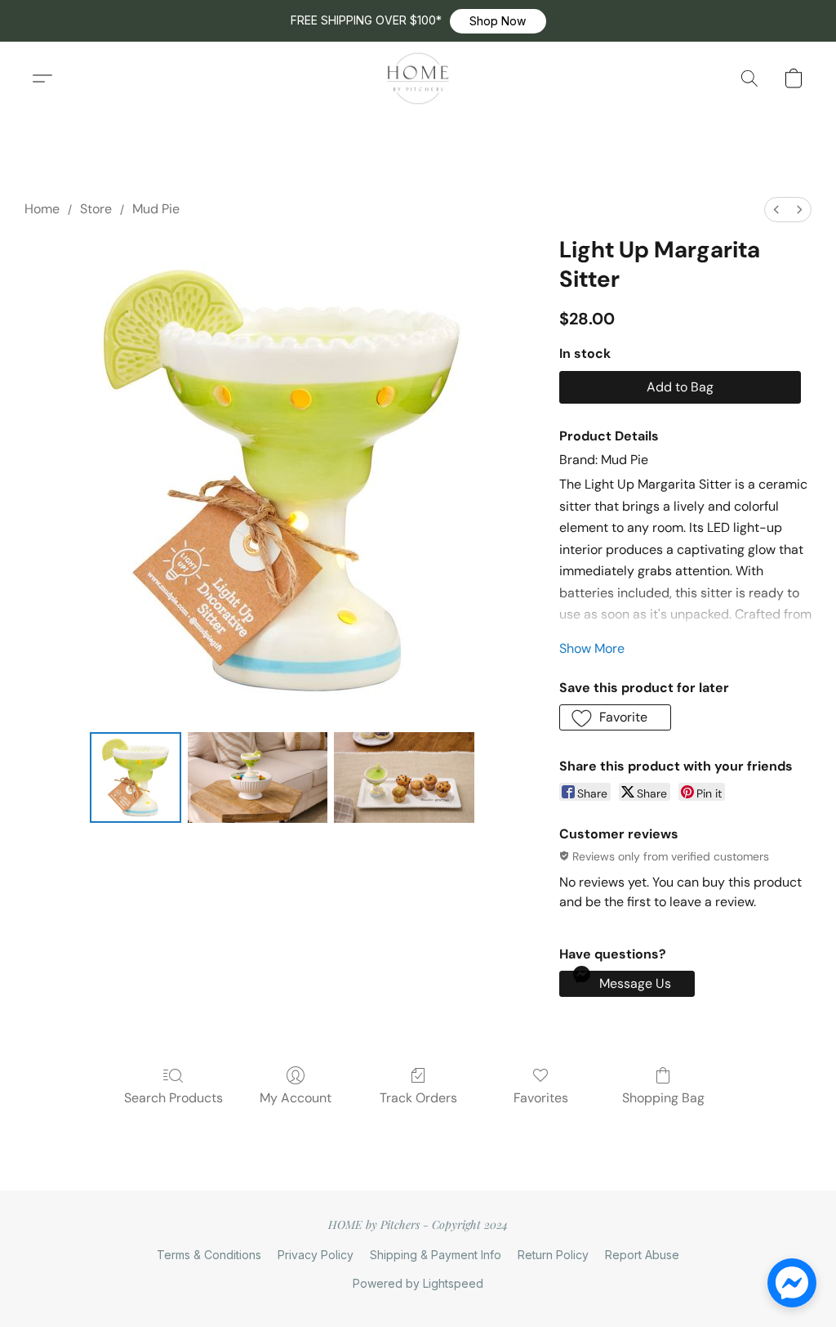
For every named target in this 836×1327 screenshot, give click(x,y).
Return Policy (553, 1255)
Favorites (541, 1097)
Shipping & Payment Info (435, 1255)
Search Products (173, 1097)
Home (42, 208)
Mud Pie (156, 208)
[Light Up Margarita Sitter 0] (135, 778)
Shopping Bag (663, 1097)
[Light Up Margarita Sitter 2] (404, 778)
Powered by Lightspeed (418, 1283)
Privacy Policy (316, 1255)
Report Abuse (642, 1255)
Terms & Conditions (209, 1255)
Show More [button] (592, 648)
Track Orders (418, 1097)
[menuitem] (776, 209)
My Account (295, 1097)
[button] (498, 21)
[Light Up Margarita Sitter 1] (258, 778)
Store (96, 208)
